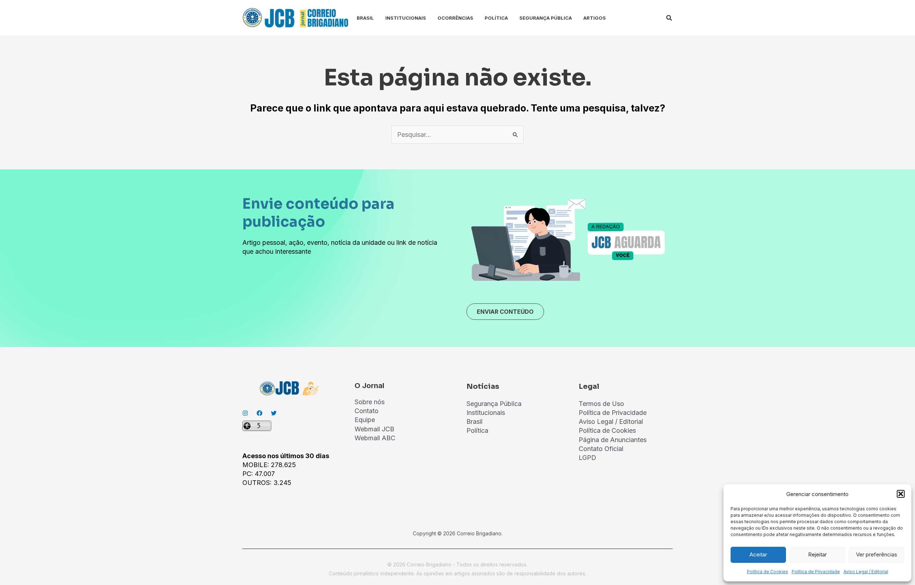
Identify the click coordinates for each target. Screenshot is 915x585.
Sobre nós (370, 402)
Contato (367, 411)
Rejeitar (817, 554)
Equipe (365, 419)
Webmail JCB (374, 429)
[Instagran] (245, 413)
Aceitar (758, 554)
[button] (900, 493)
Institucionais (405, 18)
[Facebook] (259, 413)
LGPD (587, 457)
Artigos (594, 18)
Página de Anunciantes (613, 439)
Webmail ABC (375, 438)
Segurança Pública (545, 18)
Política (496, 18)
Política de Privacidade (816, 571)
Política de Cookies (767, 571)
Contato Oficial (601, 448)
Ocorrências (455, 18)
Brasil (365, 18)
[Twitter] (274, 413)
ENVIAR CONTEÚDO (505, 311)
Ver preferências (876, 554)
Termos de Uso (601, 403)
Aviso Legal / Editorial (866, 571)
